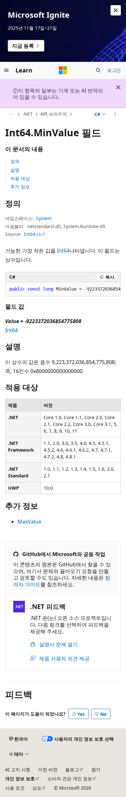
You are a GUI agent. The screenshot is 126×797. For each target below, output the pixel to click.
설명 (14, 170)
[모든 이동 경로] (10, 114)
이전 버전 (48, 769)
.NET (28, 114)
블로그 (72, 769)
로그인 (114, 70)
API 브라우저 (53, 114)
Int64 (63, 250)
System (44, 218)
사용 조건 (15, 788)
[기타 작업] (115, 114)
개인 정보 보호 (20, 778)
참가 (95, 769)
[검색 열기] (98, 70)
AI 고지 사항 (17, 769)
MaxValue (29, 521)
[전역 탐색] (6, 70)
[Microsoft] (63, 70)
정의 (14, 161)
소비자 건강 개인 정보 (69, 778)
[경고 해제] (115, 10)
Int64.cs (32, 234)
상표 (36, 788)
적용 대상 (20, 178)
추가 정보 (20, 187)
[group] (63, 289)
